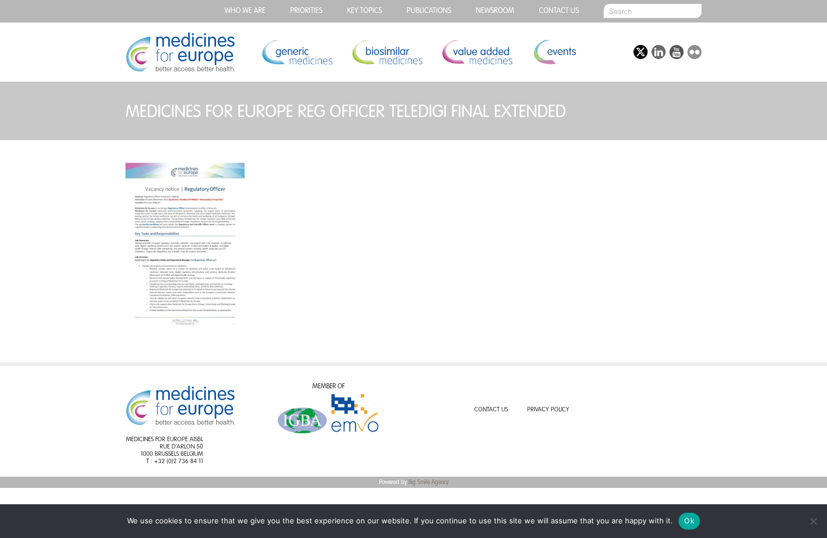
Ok (689, 520)
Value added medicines (477, 52)
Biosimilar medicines (387, 52)
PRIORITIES (306, 11)
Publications (429, 11)
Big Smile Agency (428, 482)
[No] (813, 521)
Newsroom (495, 11)
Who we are (245, 11)
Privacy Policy (548, 410)
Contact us (559, 11)
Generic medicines (297, 52)
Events (554, 52)
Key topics (364, 11)
